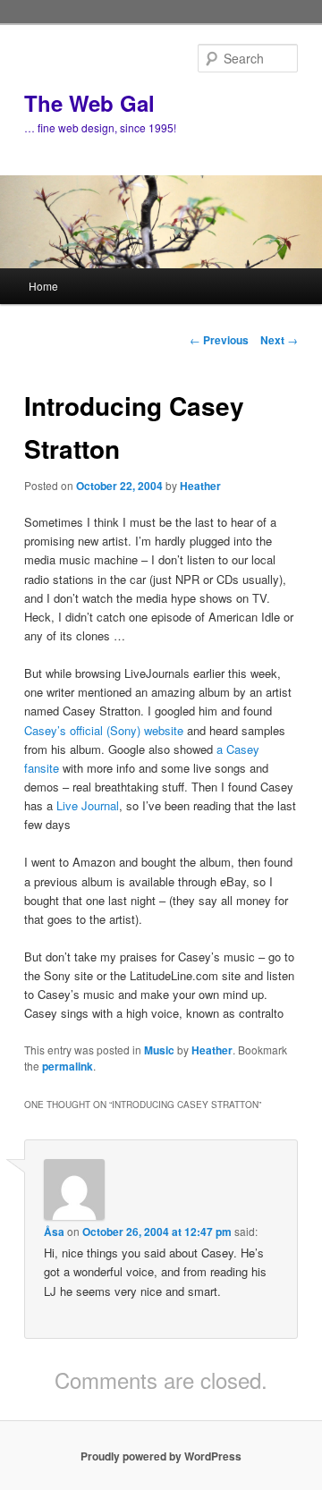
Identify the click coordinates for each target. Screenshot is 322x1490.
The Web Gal (89, 103)
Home (43, 285)
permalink (67, 1066)
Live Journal (87, 805)
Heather (200, 486)
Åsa (54, 1231)
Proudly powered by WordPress (161, 1456)
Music (159, 1050)
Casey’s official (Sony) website (103, 730)
